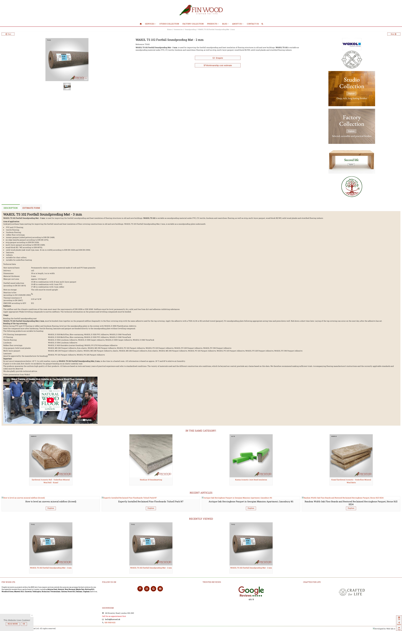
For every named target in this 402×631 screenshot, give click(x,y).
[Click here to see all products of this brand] (351, 44)
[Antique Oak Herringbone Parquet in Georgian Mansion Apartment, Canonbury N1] (237, 497)
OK (24, 624)
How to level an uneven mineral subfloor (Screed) (50, 501)
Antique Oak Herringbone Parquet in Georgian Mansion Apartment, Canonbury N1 (251, 501)
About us (237, 23)
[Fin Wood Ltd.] (201, 10)
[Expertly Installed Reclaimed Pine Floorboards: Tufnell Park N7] (129, 497)
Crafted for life (312, 582)
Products (212, 23)
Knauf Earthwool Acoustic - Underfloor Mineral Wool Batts (251, 481)
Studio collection (169, 23)
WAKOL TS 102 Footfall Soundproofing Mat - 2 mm (51, 568)
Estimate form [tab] (31, 208)
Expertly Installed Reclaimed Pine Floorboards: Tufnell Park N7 (150, 501)
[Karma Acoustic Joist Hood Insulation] (150, 455)
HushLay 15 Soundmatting (51, 480)
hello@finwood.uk (112, 619)
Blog (224, 23)
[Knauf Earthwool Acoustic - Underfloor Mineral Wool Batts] (251, 455)
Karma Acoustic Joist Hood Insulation (151, 480)
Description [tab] (11, 208)
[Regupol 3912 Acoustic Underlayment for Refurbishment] (351, 455)
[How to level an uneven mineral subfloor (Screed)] (23, 497)
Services (149, 23)
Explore (51, 508)
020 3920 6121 (110, 622)
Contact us (253, 23)
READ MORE (13, 624)
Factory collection (193, 23)
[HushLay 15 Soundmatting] (50, 455)
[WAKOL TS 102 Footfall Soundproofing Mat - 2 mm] (85, 78)
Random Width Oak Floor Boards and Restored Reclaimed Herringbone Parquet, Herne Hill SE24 (351, 503)
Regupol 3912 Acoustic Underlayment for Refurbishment (351, 481)
